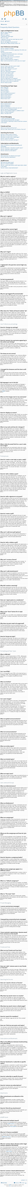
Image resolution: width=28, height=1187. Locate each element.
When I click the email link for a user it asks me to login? (13, 60)
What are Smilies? (5, 90)
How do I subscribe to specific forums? (9, 149)
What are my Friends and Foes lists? (9, 128)
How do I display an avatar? (7, 58)
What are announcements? (6, 94)
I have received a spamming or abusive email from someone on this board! (14, 122)
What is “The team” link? (6, 113)
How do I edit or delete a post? (7, 67)
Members (5, 19)
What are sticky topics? (6, 95)
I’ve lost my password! (6, 40)
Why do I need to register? (6, 32)
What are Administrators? (6, 103)
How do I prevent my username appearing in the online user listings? (13, 50)
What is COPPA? (4, 33)
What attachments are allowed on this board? (10, 155)
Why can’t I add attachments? (7, 75)
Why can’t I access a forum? (7, 74)
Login (3, 21)
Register (8, 21)
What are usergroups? (5, 106)
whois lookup (9, 1151)
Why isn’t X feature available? (7, 163)
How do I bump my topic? (6, 82)
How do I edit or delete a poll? (7, 72)
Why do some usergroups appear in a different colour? (12, 110)
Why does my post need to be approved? (10, 81)
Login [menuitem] (23, 19)
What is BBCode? (4, 87)
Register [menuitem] (26, 19)
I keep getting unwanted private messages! (10, 120)
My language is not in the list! (7, 55)
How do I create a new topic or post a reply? (10, 66)
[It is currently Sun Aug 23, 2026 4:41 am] (26, 24)
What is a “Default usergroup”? (7, 112)
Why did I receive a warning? (7, 77)
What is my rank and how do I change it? (9, 59)
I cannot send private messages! (8, 118)
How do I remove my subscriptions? (8, 150)
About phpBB (13, 1126)
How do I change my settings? (7, 48)
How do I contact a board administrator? (9, 167)
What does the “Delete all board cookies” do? (10, 43)
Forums (2, 19)
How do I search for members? (7, 138)
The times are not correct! (6, 52)
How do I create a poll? (6, 70)
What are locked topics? (6, 97)
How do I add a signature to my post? (9, 68)
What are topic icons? (5, 98)
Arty (10, 1185)
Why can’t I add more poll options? (8, 71)
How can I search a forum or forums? (9, 134)
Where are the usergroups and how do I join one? (11, 108)
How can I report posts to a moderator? (9, 78)
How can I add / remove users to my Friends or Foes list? (13, 129)
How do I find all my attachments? (8, 157)
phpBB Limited (11, 1123)
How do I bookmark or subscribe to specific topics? (12, 147)
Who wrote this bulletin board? (7, 162)
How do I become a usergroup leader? (9, 109)
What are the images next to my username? (10, 56)
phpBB (3, 391)
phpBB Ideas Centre (6, 1136)
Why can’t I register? (5, 35)
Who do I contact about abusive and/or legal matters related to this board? (14, 166)
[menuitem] (22, 1183)
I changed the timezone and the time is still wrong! (12, 54)
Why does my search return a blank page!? (10, 137)
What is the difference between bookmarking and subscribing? (11, 146)
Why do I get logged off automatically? (9, 42)
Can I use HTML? (4, 89)
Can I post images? (5, 91)
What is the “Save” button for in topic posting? (11, 79)
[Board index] (14, 12)
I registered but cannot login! (7, 36)
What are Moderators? (5, 105)
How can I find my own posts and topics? (10, 140)
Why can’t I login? (5, 37)
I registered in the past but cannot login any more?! (12, 39)
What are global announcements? (8, 93)
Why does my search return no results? (9, 135)
